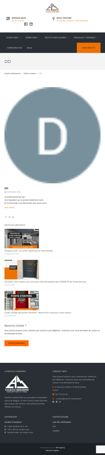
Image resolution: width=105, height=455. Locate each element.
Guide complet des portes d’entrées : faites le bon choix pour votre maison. (37, 313)
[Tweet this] (9, 217)
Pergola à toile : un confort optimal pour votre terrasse (28, 251)
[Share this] (5, 217)
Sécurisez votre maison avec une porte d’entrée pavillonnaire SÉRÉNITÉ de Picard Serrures (45, 282)
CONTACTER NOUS (16, 343)
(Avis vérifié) (9, 207)
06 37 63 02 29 (18, 20)
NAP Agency (60, 447)
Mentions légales (52, 450)
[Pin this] (17, 217)
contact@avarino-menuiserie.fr (69, 398)
